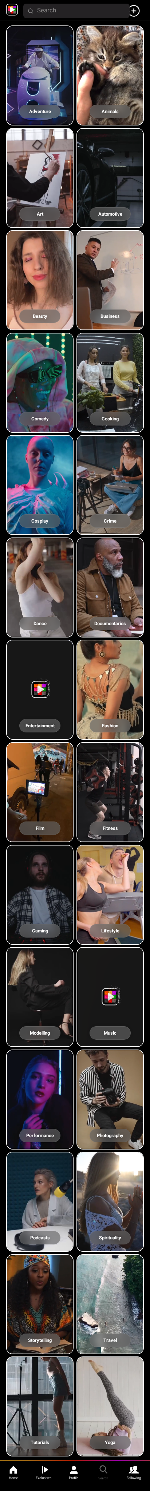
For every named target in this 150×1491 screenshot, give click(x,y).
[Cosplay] (40, 528)
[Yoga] (110, 1449)
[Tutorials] (40, 1449)
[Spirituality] (110, 1245)
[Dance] (40, 630)
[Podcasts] (40, 1245)
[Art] (40, 220)
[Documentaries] (110, 630)
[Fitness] (110, 835)
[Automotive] (110, 220)
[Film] (40, 835)
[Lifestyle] (110, 937)
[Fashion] (110, 732)
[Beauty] (40, 323)
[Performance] (40, 1142)
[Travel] (110, 1347)
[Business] (110, 323)
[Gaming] (40, 937)
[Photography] (110, 1142)
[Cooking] (110, 426)
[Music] (110, 1040)
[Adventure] (40, 118)
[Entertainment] (40, 732)
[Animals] (110, 118)
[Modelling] (40, 1040)
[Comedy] (40, 426)
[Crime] (110, 528)
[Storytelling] (40, 1347)
